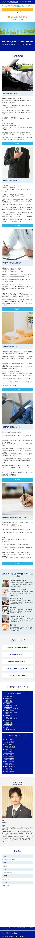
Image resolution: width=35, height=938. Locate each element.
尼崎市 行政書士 (9, 771)
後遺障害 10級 (8, 725)
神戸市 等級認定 (9, 758)
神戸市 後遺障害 (9, 761)
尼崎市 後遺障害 (9, 754)
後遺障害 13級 (8, 700)
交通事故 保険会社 (9, 729)
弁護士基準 (7, 703)
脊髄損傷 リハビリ (9, 722)
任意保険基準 (7, 720)
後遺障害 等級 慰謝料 (10, 719)
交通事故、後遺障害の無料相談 (17, 647)
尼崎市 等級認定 (9, 759)
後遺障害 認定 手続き (10, 705)
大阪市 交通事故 (9, 742)
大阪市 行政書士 (9, 739)
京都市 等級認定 (9, 744)
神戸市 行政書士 (9, 741)
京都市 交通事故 (9, 764)
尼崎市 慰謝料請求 (9, 746)
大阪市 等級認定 (9, 751)
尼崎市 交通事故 (9, 749)
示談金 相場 (7, 713)
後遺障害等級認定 (9, 698)
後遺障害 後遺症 (9, 717)
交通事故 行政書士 (9, 710)
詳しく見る (17, 143)
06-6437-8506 (18, 17)
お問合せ (17, 9)
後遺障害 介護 (8, 724)
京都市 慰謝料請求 (9, 756)
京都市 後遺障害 (9, 763)
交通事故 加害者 (9, 696)
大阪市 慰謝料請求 (9, 747)
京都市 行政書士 (9, 753)
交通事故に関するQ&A (17, 654)
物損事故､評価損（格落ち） (17, 661)
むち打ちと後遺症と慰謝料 (17, 675)
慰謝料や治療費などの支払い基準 (17, 668)
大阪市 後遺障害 (9, 768)
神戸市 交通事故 (9, 770)
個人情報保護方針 (6, 933)
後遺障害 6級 (8, 707)
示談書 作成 (7, 727)
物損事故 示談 (8, 702)
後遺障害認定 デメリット (11, 708)
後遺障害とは (7, 715)
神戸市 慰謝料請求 (9, 766)
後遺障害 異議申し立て (10, 712)
